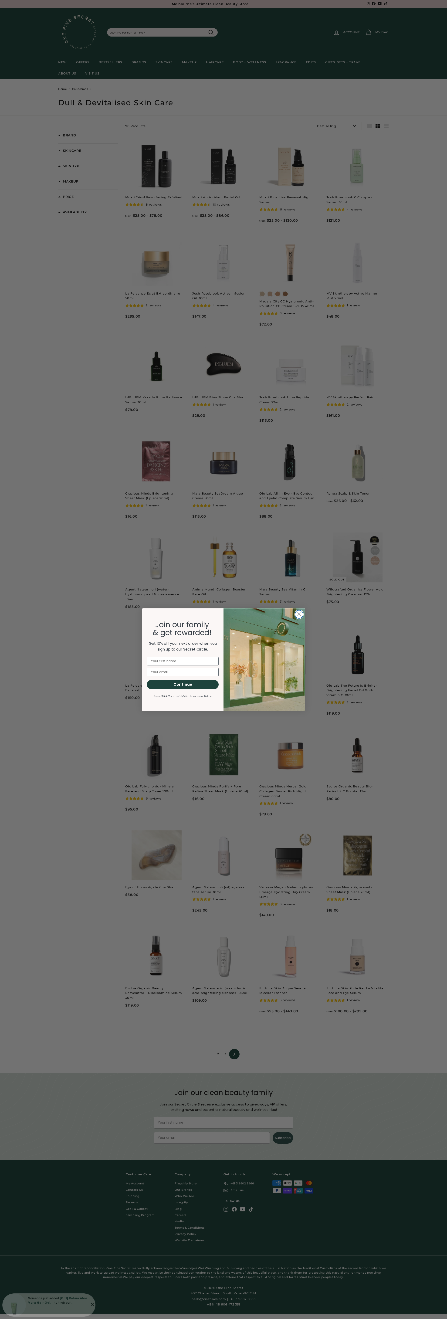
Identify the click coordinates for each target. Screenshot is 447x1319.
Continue (182, 684)
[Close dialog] (299, 614)
